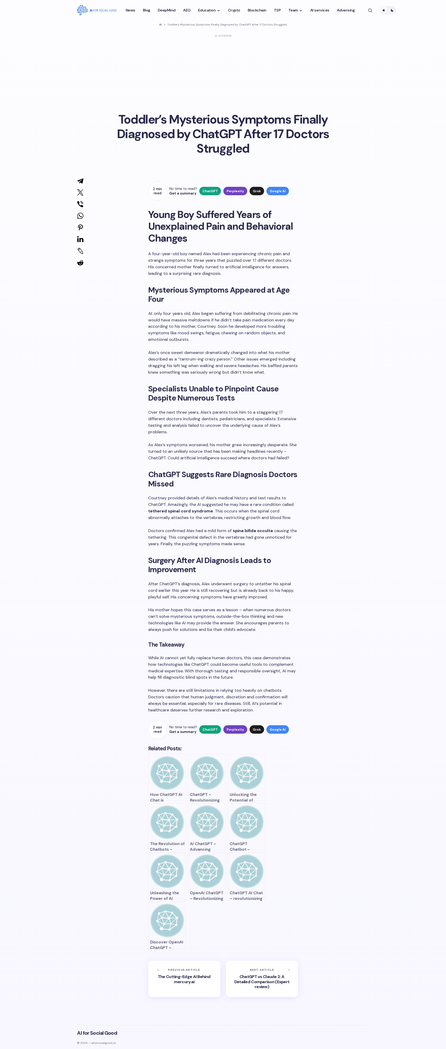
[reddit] (97, 262)
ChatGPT (210, 191)
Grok (257, 191)
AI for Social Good (97, 1033)
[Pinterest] (97, 227)
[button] (370, 10)
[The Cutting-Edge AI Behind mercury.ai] (184, 979)
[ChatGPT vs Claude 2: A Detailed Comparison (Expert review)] (262, 979)
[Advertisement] (223, 74)
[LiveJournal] (97, 251)
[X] (97, 192)
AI (160, 24)
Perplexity (235, 191)
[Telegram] (97, 180)
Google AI (278, 191)
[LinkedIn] (97, 239)
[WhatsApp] (97, 215)
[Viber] (97, 204)
